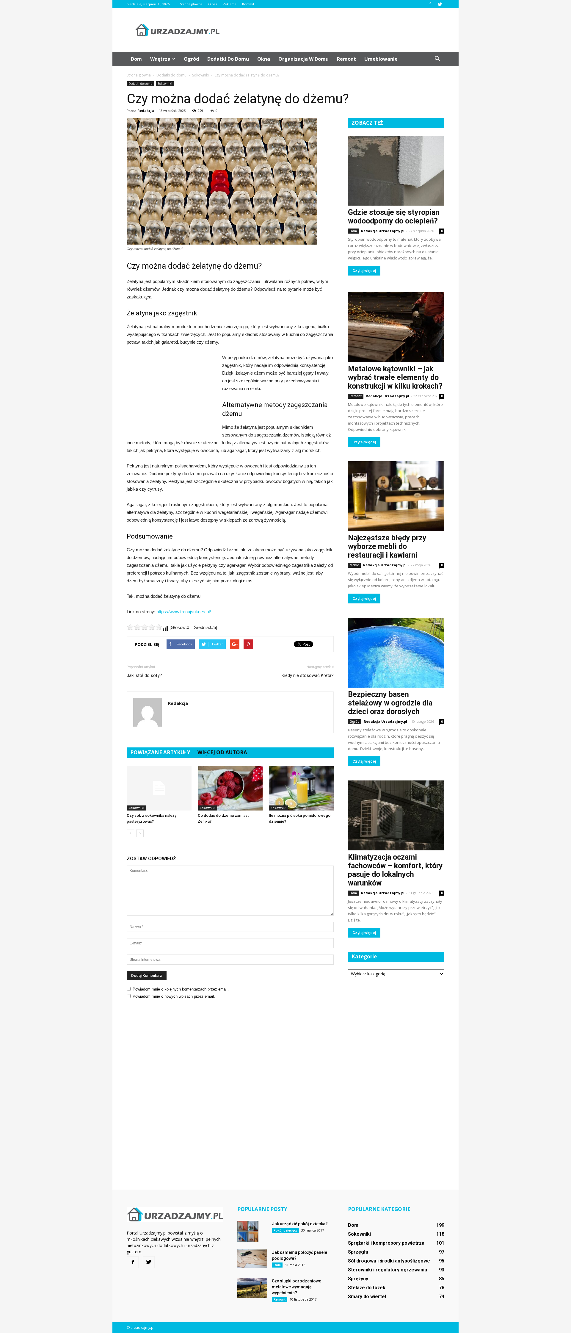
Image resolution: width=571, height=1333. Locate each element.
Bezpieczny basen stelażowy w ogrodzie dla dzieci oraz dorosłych (390, 703)
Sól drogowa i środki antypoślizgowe (389, 1261)
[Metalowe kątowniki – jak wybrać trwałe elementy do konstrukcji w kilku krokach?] (396, 327)
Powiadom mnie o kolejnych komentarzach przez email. (181, 989)
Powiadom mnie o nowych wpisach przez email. (174, 996)
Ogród (191, 59)
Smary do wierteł (367, 1296)
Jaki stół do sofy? (144, 675)
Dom (136, 59)
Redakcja (145, 110)
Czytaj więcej (364, 270)
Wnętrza (160, 59)
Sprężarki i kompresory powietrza (386, 1243)
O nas (212, 4)
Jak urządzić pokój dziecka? (300, 1223)
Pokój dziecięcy (285, 1230)
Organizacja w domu (303, 59)
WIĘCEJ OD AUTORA (222, 752)
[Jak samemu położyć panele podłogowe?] (252, 1258)
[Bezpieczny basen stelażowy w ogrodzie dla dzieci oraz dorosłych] (396, 653)
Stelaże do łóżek (366, 1287)
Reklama (229, 4)
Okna (263, 59)
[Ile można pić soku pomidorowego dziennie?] (301, 788)
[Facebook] (430, 4)
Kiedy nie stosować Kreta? (308, 675)
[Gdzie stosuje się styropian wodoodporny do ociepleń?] (396, 171)
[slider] (144, 626)
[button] (437, 59)
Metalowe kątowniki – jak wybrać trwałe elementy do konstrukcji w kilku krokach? (395, 377)
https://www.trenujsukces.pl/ (183, 611)
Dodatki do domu (228, 59)
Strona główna (191, 4)
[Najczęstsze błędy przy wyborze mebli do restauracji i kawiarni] (396, 496)
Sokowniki (165, 84)
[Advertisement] (336, 30)
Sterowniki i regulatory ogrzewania (387, 1270)
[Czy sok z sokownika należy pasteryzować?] (159, 788)
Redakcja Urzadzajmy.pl (382, 231)
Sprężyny (358, 1279)
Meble (354, 565)
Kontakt (248, 4)
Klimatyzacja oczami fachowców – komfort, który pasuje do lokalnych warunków (395, 870)
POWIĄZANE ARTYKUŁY (160, 752)
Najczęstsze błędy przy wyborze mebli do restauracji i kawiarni (387, 546)
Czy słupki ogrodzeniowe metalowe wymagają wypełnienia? (296, 1287)
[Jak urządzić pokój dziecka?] (247, 1231)
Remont (346, 59)
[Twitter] (439, 4)
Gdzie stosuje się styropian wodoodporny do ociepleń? (394, 216)
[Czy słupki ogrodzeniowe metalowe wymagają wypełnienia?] (252, 1288)
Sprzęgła (358, 1252)
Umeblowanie (381, 59)
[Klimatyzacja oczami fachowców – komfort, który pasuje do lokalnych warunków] (396, 815)
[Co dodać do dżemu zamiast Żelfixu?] (230, 788)
